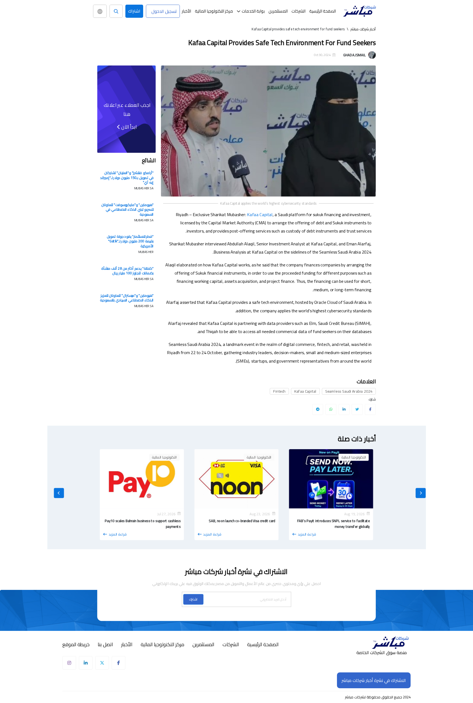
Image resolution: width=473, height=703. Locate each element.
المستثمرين (278, 11)
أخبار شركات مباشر (363, 29)
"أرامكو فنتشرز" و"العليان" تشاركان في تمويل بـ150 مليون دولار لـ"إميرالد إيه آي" (126, 177)
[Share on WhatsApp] (331, 409)
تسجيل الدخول (164, 11)
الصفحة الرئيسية (322, 11)
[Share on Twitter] (357, 409)
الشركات (298, 11)
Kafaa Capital (260, 214)
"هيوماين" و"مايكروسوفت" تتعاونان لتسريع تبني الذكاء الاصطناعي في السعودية (127, 209)
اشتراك (134, 11)
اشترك (193, 599)
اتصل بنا (105, 644)
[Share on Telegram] (318, 409)
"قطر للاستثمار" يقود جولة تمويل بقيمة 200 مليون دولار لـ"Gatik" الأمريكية (130, 241)
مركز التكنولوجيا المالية (214, 11)
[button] (251, 11)
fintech (279, 391)
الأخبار (186, 11)
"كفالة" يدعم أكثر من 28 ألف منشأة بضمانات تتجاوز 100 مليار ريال (127, 270)
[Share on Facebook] (370, 409)
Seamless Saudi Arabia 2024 (349, 391)
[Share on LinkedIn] (344, 409)
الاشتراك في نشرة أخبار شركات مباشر (374, 680)
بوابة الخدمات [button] (253, 11)
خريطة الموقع (76, 644)
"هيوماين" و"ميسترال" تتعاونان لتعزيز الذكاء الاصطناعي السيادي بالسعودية (127, 297)
